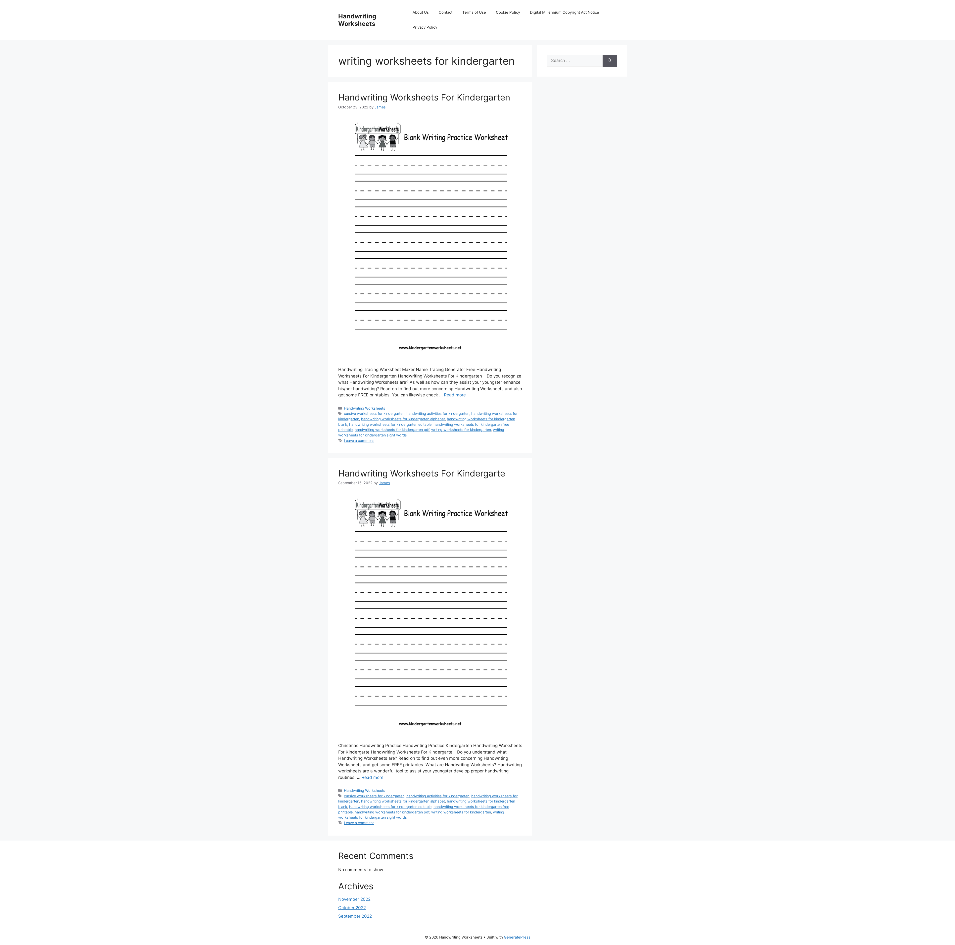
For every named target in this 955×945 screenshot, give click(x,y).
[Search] (610, 61)
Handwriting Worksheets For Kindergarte (421, 473)
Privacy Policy (425, 27)
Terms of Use (474, 12)
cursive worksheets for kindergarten (374, 413)
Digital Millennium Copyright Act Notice (564, 12)
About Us (421, 12)
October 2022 (352, 907)
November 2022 (354, 899)
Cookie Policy (508, 12)
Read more (455, 394)
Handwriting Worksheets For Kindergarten (424, 97)
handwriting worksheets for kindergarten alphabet (403, 419)
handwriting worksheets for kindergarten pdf (392, 429)
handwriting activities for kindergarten (437, 413)
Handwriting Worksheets (357, 19)
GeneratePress (517, 937)
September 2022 (355, 916)
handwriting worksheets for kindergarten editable (390, 424)
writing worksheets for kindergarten (461, 429)
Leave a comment (359, 440)
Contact (445, 12)
